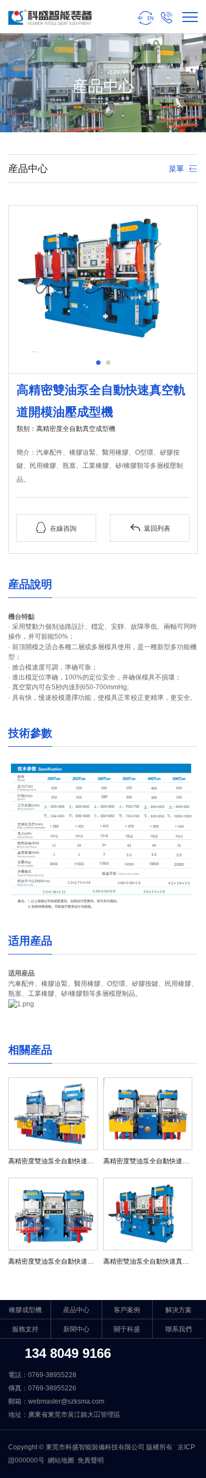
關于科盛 (127, 1329)
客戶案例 (127, 1310)
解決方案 (178, 1310)
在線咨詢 (56, 527)
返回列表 (150, 527)
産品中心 (76, 1310)
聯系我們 (178, 1329)
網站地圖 (61, 1460)
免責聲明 (90, 1460)
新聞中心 (76, 1329)
